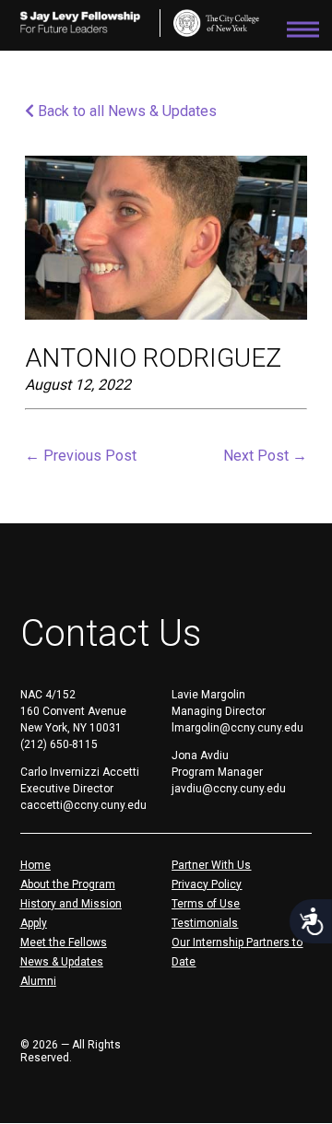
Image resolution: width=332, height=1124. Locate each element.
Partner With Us (211, 865)
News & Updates (61, 961)
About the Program (67, 884)
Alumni (38, 981)
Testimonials (205, 923)
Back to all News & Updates (125, 111)
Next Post (265, 455)
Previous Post (80, 455)
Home (35, 865)
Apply (33, 923)
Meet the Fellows (63, 942)
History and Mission (71, 903)
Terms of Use (206, 903)
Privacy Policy (207, 884)
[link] (216, 23)
